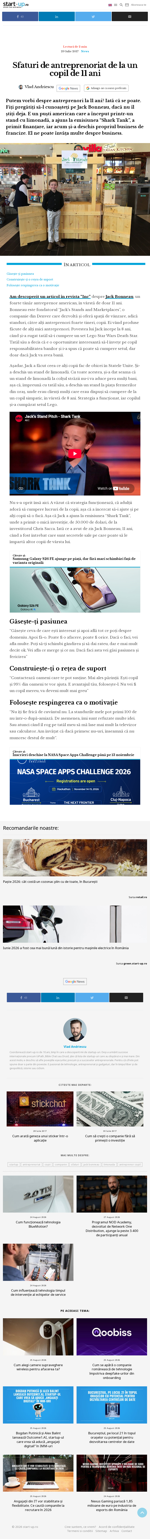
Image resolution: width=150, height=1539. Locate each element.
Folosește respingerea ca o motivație (33, 285)
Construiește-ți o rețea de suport (30, 279)
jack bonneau (91, 1164)
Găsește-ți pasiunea (20, 274)
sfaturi (75, 1164)
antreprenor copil (130, 1164)
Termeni (80, 1531)
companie (61, 1164)
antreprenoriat (31, 1164)
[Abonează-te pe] (68, 88)
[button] (115, 5)
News (85, 51)
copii (48, 1164)
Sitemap (101, 1531)
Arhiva (114, 1531)
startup (13, 1164)
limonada (109, 1164)
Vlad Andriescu (39, 87)
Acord (117, 1527)
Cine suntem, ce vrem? (80, 1527)
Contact (126, 1531)
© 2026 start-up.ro (25, 1527)
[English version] (110, 5)
